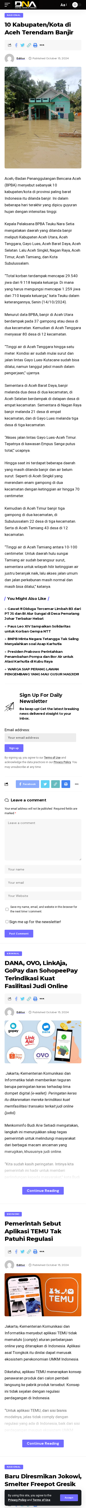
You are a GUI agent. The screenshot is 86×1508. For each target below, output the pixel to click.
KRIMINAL (13, 953)
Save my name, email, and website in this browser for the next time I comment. (43, 909)
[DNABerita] (25, 5)
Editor (21, 58)
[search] (54, 5)
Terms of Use (41, 1500)
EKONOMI (13, 1214)
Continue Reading (43, 1190)
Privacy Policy (17, 1500)
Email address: (17, 730)
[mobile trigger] (8, 5)
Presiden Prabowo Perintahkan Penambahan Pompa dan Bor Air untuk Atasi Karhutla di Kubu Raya (39, 656)
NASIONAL (14, 15)
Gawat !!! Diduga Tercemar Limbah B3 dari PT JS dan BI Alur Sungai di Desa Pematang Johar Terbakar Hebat (43, 614)
